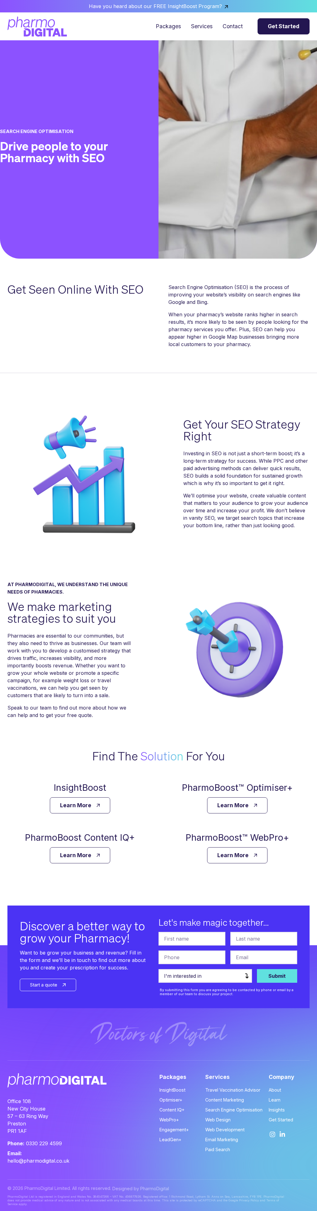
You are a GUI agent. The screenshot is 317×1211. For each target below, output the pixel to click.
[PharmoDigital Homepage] (37, 26)
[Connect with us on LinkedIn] (282, 1134)
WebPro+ (169, 1119)
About (275, 1090)
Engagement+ (174, 1129)
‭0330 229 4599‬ (44, 1143)
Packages (168, 26)
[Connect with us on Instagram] (272, 1134)
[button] (284, 26)
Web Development (225, 1129)
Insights (277, 1109)
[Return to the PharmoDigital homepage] (45, 1080)
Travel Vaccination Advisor (232, 1090)
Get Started (281, 1119)
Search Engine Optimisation (234, 1109)
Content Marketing (224, 1099)
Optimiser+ (170, 1099)
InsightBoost (172, 1090)
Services (202, 26)
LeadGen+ (170, 1139)
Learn (274, 1099)
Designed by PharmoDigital (140, 1188)
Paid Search (217, 1149)
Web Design (218, 1119)
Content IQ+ (172, 1109)
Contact (233, 26)
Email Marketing (221, 1139)
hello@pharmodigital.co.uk (38, 1161)
